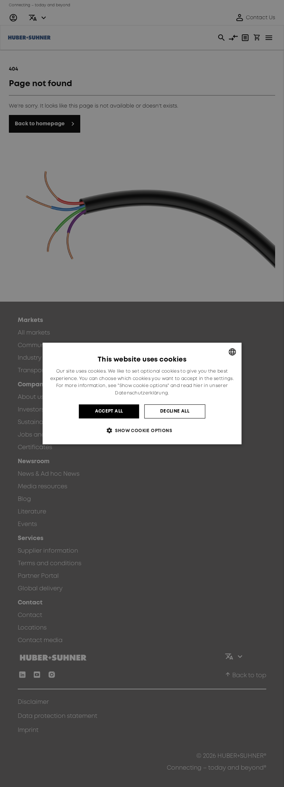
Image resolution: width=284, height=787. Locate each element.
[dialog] (142, 394)
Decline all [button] (174, 411)
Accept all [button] (109, 411)
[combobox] (232, 352)
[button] (142, 430)
